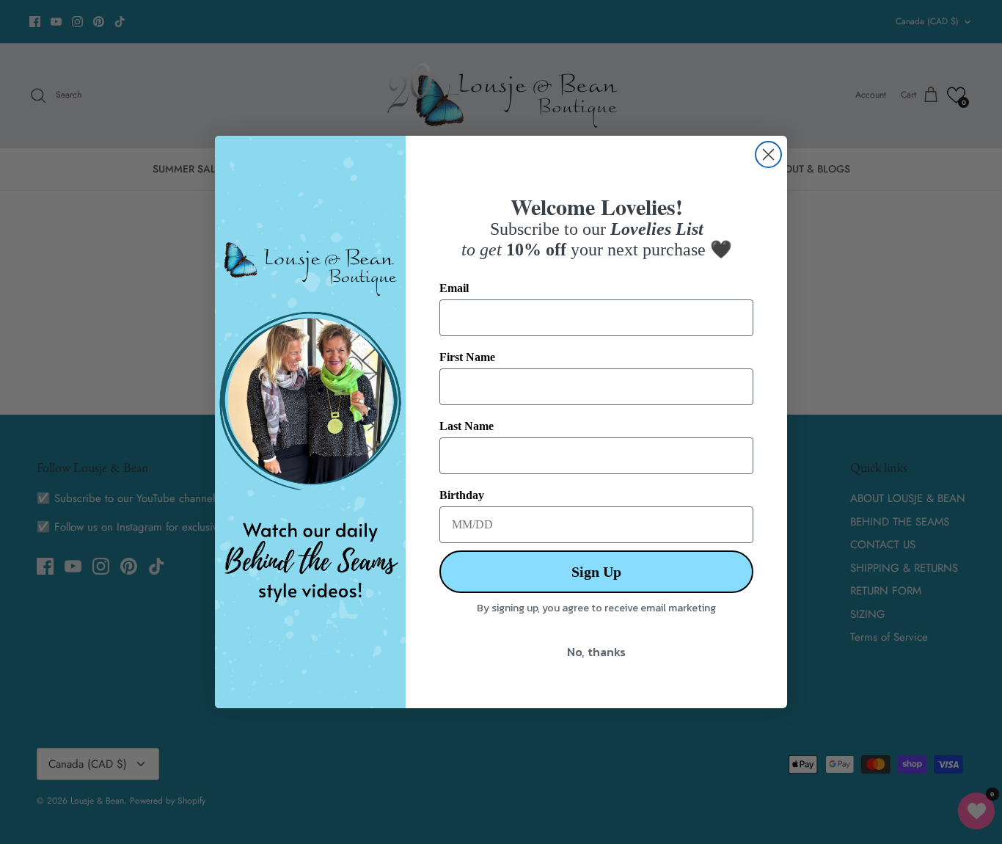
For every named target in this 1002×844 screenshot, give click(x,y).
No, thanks (596, 652)
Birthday (461, 495)
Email (454, 288)
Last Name (466, 426)
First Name (467, 357)
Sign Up (596, 572)
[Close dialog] (768, 154)
